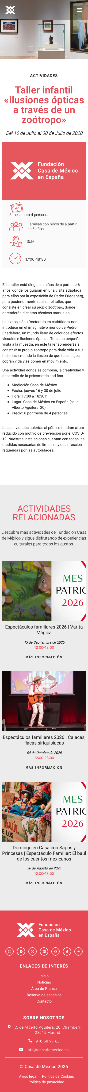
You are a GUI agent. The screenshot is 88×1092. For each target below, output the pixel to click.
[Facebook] (21, 951)
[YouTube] (55, 951)
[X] (32, 951)
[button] (79, 10)
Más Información (44, 657)
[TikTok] (67, 951)
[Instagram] (9, 951)
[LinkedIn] (44, 951)
